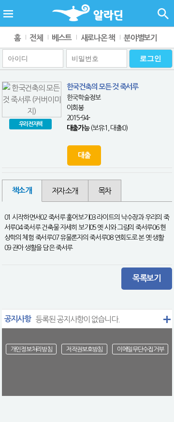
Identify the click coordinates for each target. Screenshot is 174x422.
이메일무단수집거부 (140, 349)
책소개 (22, 190)
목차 (104, 191)
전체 (36, 38)
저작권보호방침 (84, 349)
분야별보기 (140, 38)
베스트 (62, 38)
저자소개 (65, 191)
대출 (84, 155)
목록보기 (146, 278)
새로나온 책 (98, 38)
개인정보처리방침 (31, 349)
